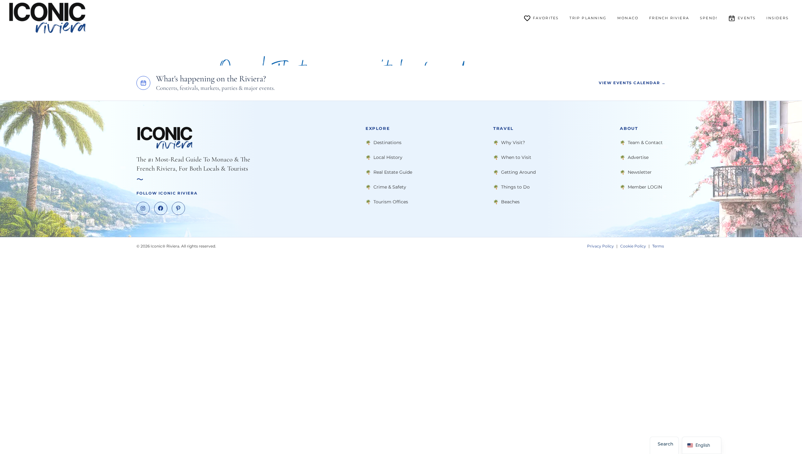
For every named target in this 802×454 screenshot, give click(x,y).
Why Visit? (513, 142)
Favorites (546, 18)
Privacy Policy (600, 245)
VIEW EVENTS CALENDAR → (632, 82)
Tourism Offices (390, 201)
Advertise (638, 157)
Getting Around (518, 172)
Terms (658, 245)
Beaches (510, 201)
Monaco (627, 18)
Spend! (709, 18)
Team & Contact (645, 142)
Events (747, 18)
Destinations (387, 142)
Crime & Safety (389, 186)
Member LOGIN (645, 186)
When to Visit (516, 157)
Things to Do (515, 186)
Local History (387, 157)
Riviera (669, 18)
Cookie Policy (633, 245)
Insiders (777, 18)
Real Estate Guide (392, 172)
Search (665, 444)
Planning (588, 18)
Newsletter (640, 172)
